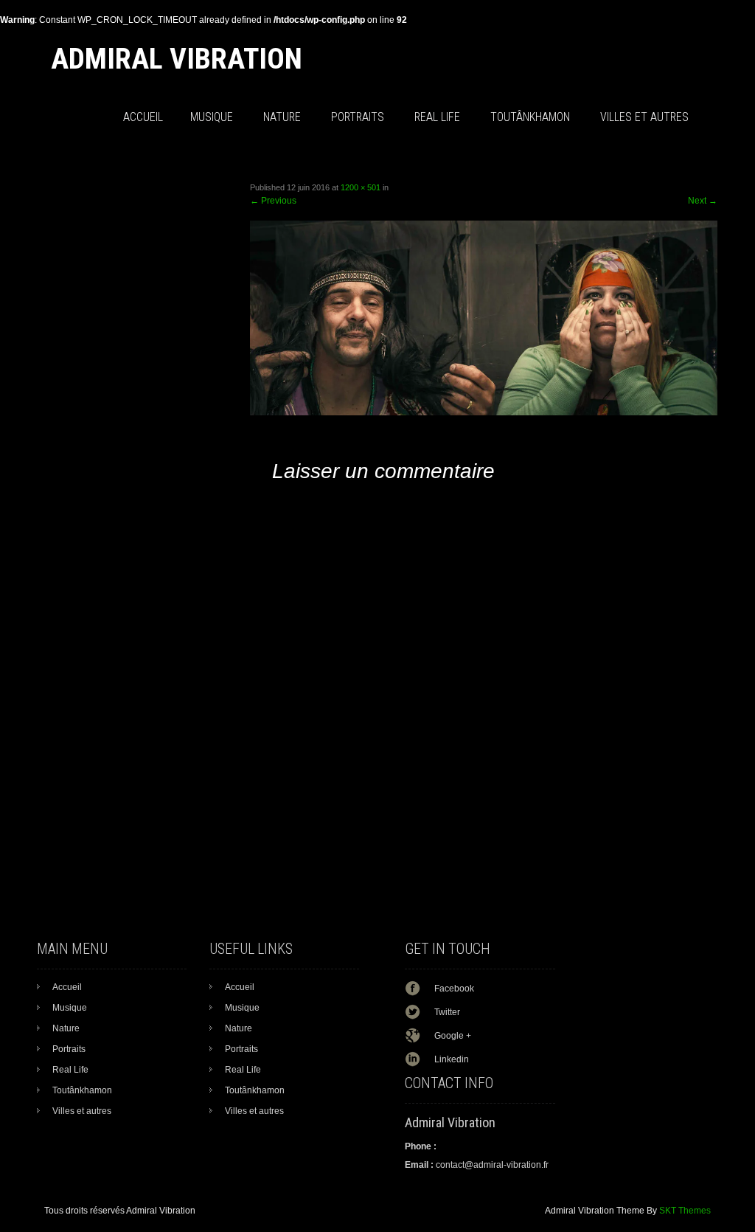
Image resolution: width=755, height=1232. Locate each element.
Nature (282, 117)
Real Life (437, 117)
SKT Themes (685, 1210)
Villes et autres (644, 117)
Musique (211, 117)
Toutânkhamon (530, 117)
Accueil (143, 117)
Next (702, 200)
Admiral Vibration (176, 58)
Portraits (357, 117)
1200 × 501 (360, 187)
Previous (273, 200)
